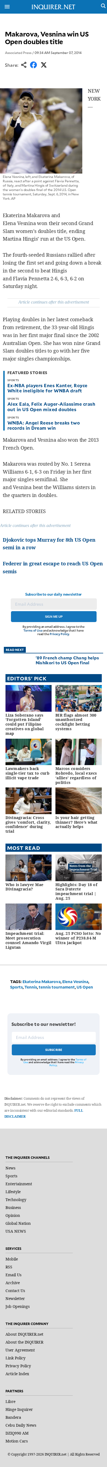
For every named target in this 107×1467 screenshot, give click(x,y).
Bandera (13, 1417)
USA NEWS (15, 1231)
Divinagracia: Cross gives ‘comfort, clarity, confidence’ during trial (28, 824)
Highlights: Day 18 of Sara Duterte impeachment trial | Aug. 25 (76, 891)
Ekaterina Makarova (41, 981)
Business (13, 1207)
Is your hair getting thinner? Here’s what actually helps (76, 822)
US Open (85, 987)
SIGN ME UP (54, 616)
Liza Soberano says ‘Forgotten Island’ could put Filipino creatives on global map (24, 724)
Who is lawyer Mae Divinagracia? (24, 887)
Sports (16, 987)
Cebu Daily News (20, 1425)
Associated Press (18, 52)
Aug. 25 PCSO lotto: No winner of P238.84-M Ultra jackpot (78, 938)
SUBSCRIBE (54, 1050)
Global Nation (18, 1223)
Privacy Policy (59, 634)
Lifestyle (13, 1191)
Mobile (11, 1259)
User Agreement (20, 1350)
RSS (8, 1266)
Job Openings (17, 1306)
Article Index (17, 1373)
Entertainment (18, 1183)
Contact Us (15, 1290)
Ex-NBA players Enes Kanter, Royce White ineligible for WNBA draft (47, 387)
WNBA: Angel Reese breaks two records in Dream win (43, 425)
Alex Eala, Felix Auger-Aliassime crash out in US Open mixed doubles (51, 406)
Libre (10, 1401)
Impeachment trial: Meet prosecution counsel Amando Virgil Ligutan (28, 940)
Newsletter (15, 1298)
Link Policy (15, 1357)
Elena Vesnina (75, 981)
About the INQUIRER (24, 1342)
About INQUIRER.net (24, 1334)
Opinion (12, 1215)
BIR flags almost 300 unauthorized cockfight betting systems (76, 722)
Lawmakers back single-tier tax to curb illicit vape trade (27, 773)
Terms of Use (33, 630)
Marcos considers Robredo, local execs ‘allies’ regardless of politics (76, 775)
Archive (12, 1282)
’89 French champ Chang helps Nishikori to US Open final (67, 660)
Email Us (13, 1274)
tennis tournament (57, 987)
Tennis (30, 987)
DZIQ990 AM (17, 1433)
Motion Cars (16, 1441)
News (10, 1168)
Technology (15, 1199)
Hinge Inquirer (19, 1409)
